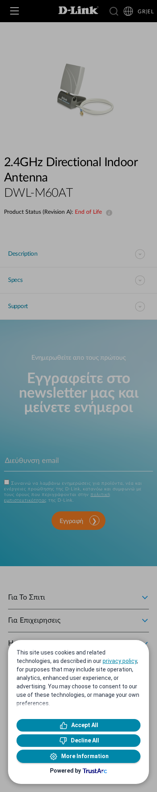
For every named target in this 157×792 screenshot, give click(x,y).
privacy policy (120, 661)
